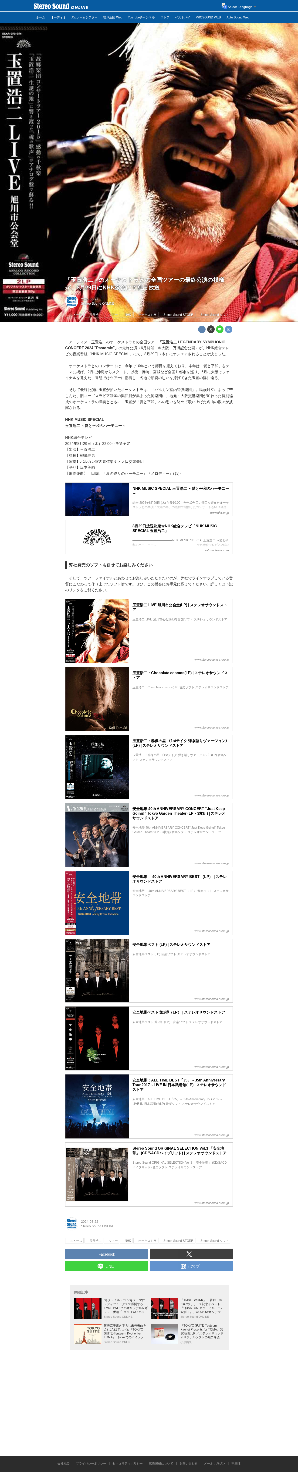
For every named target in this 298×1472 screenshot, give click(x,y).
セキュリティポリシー (127, 1463)
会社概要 (64, 1463)
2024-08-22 (89, 299)
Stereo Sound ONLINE (97, 303)
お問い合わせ (188, 1463)
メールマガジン (214, 1463)
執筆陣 (235, 1463)
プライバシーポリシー (91, 1463)
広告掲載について (161, 1463)
